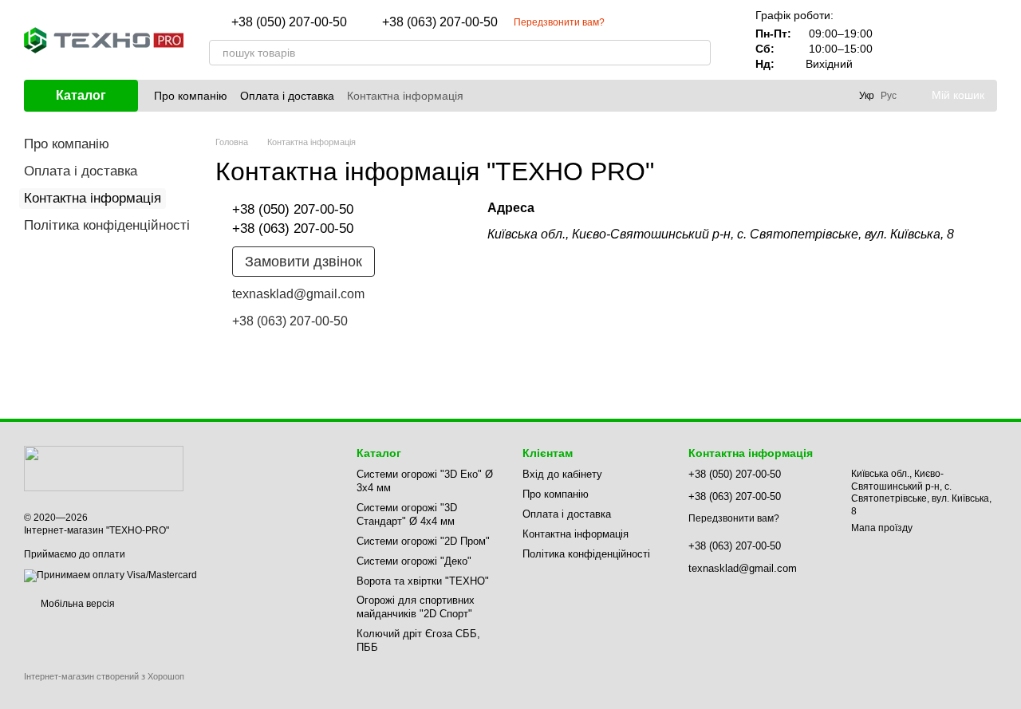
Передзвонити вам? (559, 22)
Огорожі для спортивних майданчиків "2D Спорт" (416, 607)
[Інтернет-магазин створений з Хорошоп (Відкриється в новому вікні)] (104, 690)
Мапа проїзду (882, 528)
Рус (889, 95)
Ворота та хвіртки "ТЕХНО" (423, 581)
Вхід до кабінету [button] (562, 474)
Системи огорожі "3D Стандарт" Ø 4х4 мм (407, 514)
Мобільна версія (76, 603)
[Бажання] (943, 40)
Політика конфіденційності (107, 225)
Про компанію (190, 95)
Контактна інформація (405, 95)
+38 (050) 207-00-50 (289, 22)
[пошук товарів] (698, 52)
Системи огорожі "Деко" (414, 561)
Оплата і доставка (287, 95)
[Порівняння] (901, 40)
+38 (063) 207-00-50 (440, 22)
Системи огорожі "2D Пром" (423, 541)
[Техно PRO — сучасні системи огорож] (103, 468)
